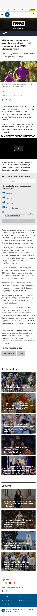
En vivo (33, 9)
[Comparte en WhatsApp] (10, 100)
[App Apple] (2, 591)
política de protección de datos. (19, 215)
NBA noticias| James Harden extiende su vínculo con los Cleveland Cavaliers (16, 449)
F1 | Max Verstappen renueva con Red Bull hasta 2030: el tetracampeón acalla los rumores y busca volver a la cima (18, 469)
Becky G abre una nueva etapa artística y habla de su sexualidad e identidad (18, 503)
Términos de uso (6, 600)
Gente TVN (4, 597)
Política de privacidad (26, 597)
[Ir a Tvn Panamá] (18, 14)
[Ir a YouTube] (10, 583)
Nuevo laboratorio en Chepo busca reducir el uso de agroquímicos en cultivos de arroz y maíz (16, 565)
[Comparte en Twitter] (6, 100)
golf (21, 353)
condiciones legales (18, 214)
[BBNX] (3, 610)
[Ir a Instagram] (6, 583)
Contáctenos (5, 604)
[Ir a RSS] (15, 583)
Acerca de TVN (24, 600)
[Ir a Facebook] (2, 583)
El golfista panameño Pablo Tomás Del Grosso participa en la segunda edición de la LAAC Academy (18, 406)
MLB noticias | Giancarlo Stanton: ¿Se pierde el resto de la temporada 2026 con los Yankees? (18, 523)
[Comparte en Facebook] (3, 100)
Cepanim (24, 10)
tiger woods (8, 353)
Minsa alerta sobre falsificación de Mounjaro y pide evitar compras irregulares (17, 545)
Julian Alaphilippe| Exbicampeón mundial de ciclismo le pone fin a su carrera (18, 387)
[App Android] (7, 591)
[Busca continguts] (34, 15)
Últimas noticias (5, 10)
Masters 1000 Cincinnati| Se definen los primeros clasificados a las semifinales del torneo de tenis (18, 427)
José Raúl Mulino (16, 10)
